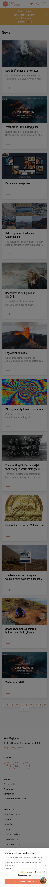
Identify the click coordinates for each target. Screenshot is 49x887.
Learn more (8, 868)
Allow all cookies (24, 881)
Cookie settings (24, 875)
